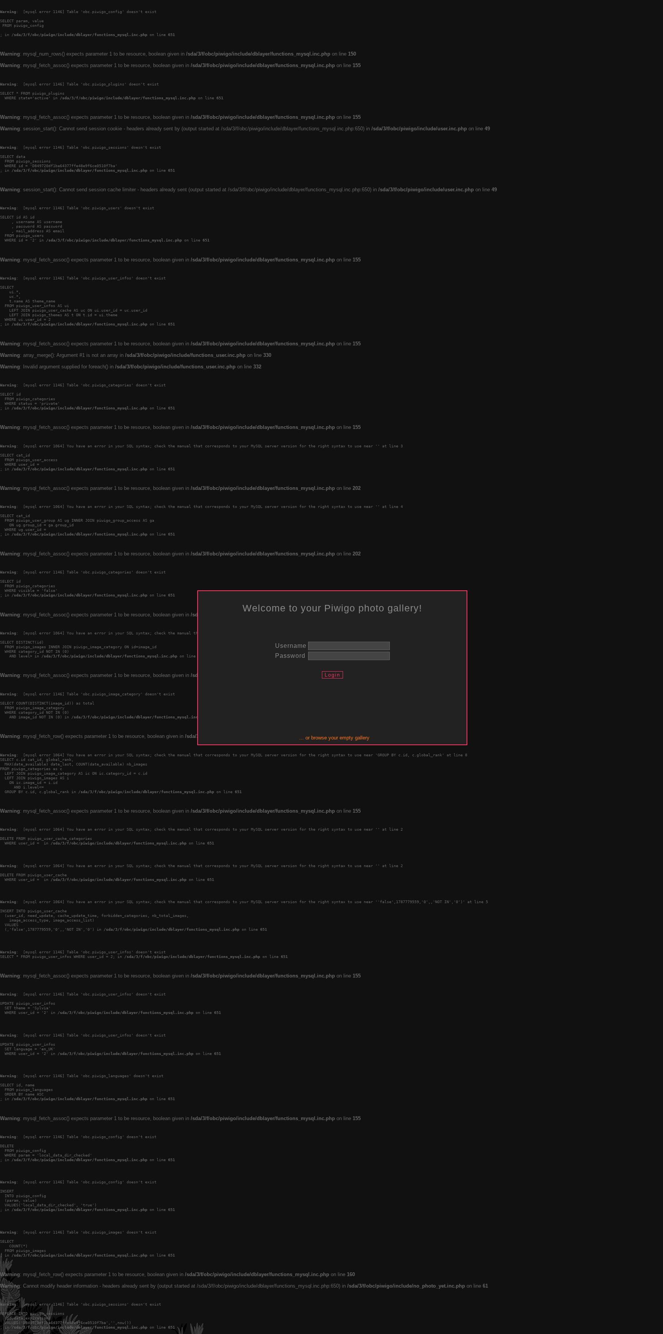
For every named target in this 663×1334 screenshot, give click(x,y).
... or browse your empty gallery (334, 738)
